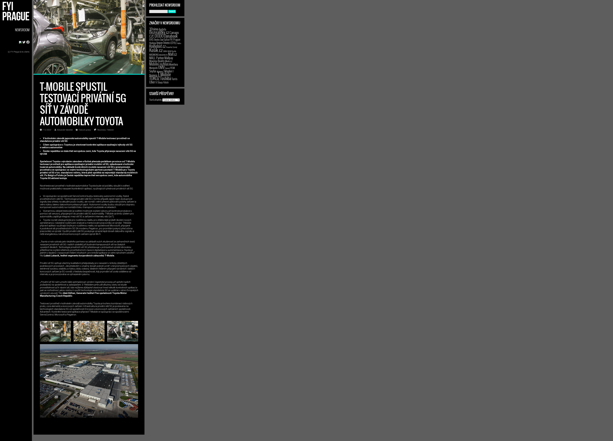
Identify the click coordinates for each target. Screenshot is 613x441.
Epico (166, 39)
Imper (160, 42)
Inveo (166, 42)
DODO (159, 36)
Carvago (174, 32)
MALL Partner (156, 57)
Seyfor (152, 71)
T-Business (101, 130)
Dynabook (171, 36)
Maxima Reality (157, 61)
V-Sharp (159, 82)
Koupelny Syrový (171, 47)
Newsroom (22, 29)
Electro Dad (158, 39)
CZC (151, 36)
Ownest (167, 68)
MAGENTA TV (163, 54)
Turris (174, 78)
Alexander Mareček (65, 130)
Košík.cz (156, 49)
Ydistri (166, 82)
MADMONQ (154, 54)
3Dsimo (153, 28)
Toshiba (165, 78)
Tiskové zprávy (84, 130)
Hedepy (152, 43)
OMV (161, 67)
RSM (172, 68)
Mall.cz (172, 54)
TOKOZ (154, 78)
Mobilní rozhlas (159, 64)
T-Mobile (110, 130)
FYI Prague (175, 39)
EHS (151, 39)
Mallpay (168, 57)
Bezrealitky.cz (159, 32)
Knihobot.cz (157, 46)
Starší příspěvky (155, 99)
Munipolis (153, 68)
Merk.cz (168, 61)
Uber (152, 81)
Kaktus (179, 43)
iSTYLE (173, 43)
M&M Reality (172, 51)
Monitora (173, 64)
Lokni (165, 51)
